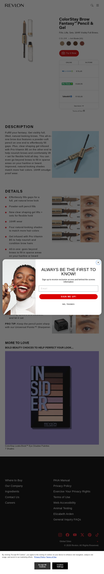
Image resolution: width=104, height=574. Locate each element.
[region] (52, 562)
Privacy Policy (40, 557)
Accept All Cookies (42, 566)
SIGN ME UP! (68, 297)
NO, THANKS (69, 304)
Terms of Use (51, 557)
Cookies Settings (60, 566)
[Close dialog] (98, 262)
